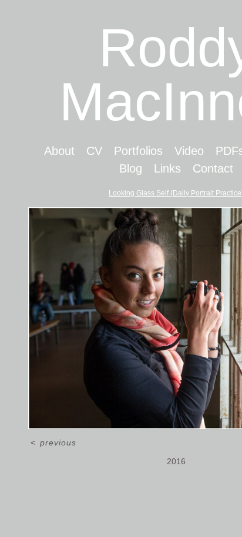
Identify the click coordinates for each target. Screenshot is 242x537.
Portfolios (138, 150)
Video (189, 150)
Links (167, 168)
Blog (130, 168)
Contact (213, 168)
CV (94, 150)
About (59, 150)
